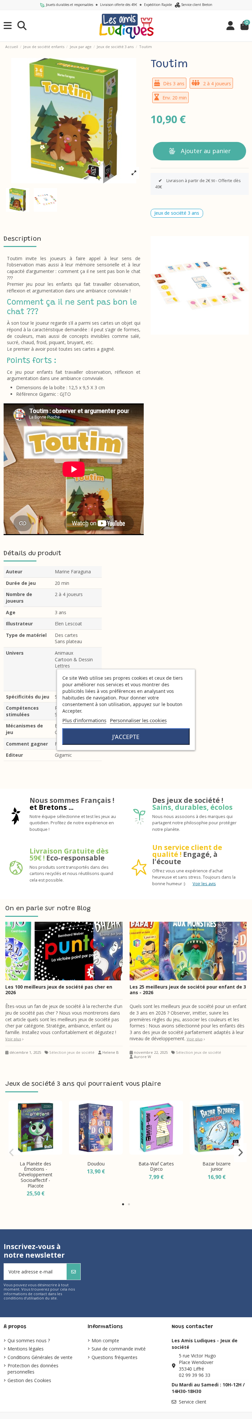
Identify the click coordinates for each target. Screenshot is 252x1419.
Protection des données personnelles (33, 1368)
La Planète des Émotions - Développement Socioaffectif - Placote (35, 1174)
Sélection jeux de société (71, 1052)
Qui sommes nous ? (29, 1340)
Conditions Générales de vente (40, 1357)
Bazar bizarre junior (216, 1166)
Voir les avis (204, 884)
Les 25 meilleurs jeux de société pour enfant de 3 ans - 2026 (188, 990)
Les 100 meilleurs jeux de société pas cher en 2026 (58, 990)
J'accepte (125, 736)
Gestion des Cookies (29, 1380)
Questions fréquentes (114, 1357)
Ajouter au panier (206, 151)
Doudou (96, 1163)
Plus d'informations (84, 720)
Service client (192, 1402)
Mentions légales (26, 1349)
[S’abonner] (73, 1272)
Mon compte (105, 1340)
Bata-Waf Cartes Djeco (156, 1166)
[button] (123, 1204)
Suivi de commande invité (119, 1349)
